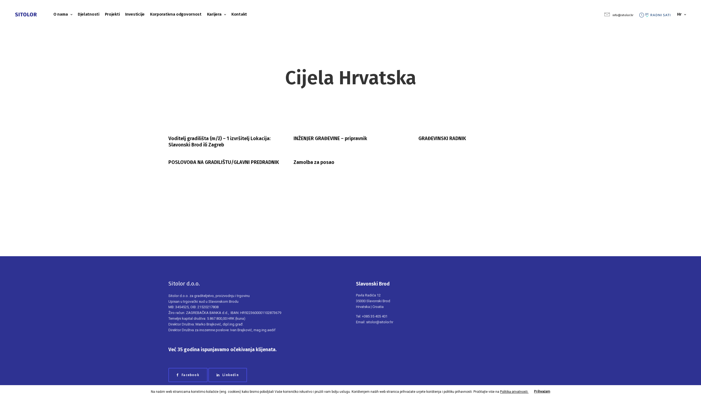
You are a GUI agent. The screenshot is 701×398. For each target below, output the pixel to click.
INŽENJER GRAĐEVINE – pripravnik (330, 138)
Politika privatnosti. (514, 392)
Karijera (214, 14)
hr (679, 14)
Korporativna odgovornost (176, 14)
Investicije (135, 14)
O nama (60, 14)
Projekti (112, 14)
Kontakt (239, 14)
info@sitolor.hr (623, 15)
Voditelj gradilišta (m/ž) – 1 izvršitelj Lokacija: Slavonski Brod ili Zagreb (219, 141)
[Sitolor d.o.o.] (26, 14)
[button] (188, 375)
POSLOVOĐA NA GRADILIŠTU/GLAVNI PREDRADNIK (223, 162)
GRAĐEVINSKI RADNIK (442, 138)
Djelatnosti (88, 14)
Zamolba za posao (314, 162)
